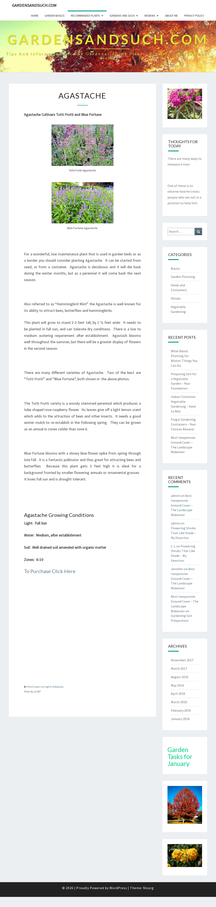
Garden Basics (55, 15)
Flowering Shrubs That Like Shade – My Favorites (183, 533)
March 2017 (179, 668)
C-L (173, 546)
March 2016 (179, 702)
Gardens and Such (122, 15)
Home (34, 15)
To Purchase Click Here (50, 571)
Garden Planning (183, 277)
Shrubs (176, 298)
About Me (171, 15)
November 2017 (182, 660)
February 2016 (181, 710)
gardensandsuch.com (34, 5)
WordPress (118, 888)
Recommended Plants (85, 15)
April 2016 (178, 693)
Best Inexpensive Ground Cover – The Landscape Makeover (182, 505)
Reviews (149, 15)
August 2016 (179, 677)
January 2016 (180, 719)
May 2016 (177, 685)
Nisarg (148, 888)
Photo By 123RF (32, 691)
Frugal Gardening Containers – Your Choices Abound (183, 424)
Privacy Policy (194, 15)
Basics (175, 268)
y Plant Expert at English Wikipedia (44, 686)
